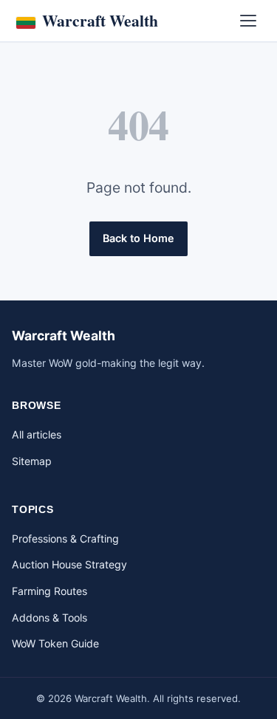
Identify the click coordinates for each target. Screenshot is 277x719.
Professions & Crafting (65, 538)
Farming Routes (49, 591)
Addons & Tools (49, 617)
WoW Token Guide (55, 643)
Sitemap (32, 461)
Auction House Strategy (69, 564)
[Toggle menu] (248, 20)
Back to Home (138, 238)
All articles (36, 434)
